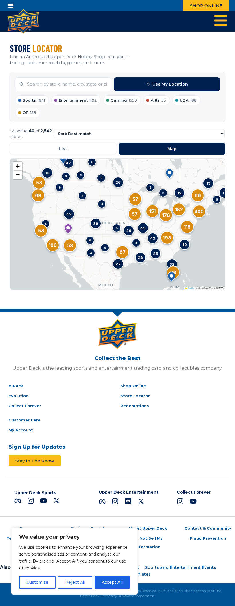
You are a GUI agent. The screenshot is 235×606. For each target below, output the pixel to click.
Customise (37, 582)
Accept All (112, 582)
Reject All (75, 582)
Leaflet (190, 288)
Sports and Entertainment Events (180, 567)
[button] (10, 5)
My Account (21, 430)
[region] (74, 561)
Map (172, 148)
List (63, 148)
